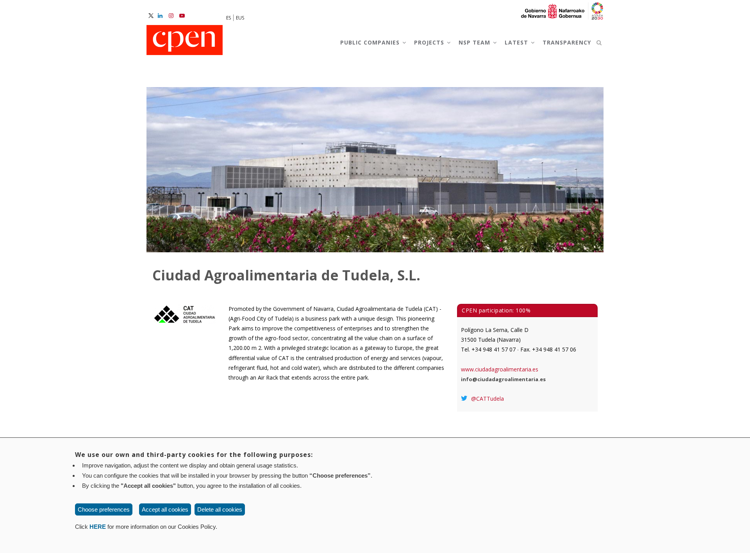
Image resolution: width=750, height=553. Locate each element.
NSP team (475, 42)
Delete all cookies (219, 509)
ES (228, 17)
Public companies (371, 42)
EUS (240, 17)
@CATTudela (487, 398)
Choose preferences (104, 509)
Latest (517, 42)
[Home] (184, 40)
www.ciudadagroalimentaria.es (499, 369)
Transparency (567, 42)
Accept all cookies (165, 509)
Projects (430, 42)
